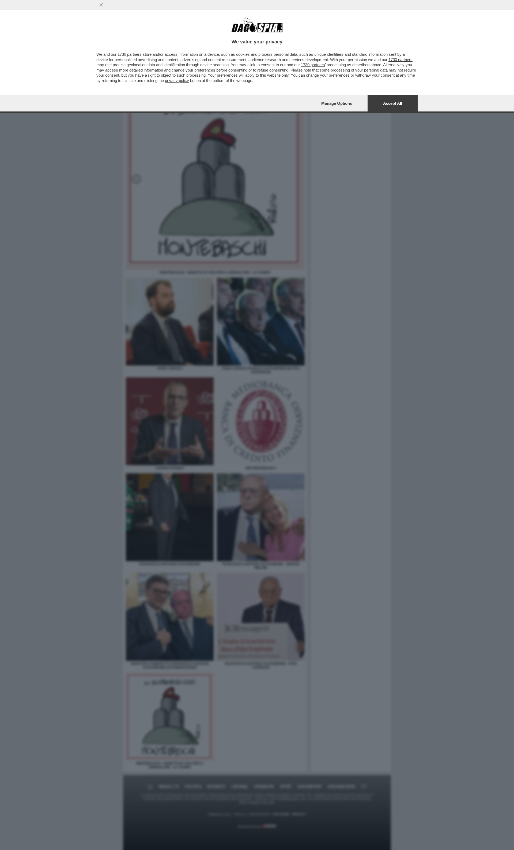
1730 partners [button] (130, 54)
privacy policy (177, 80)
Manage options (336, 103)
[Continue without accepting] (101, 5)
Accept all (392, 103)
